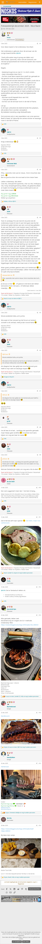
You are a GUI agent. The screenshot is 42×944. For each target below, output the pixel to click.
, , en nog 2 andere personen (17, 877)
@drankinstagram (6, 809)
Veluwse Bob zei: (7, 275)
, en (10, 201)
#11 (40, 517)
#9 (40, 455)
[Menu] (2, 2)
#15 (40, 763)
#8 (40, 427)
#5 (40, 312)
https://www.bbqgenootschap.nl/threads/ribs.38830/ (20, 625)
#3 (40, 169)
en (9, 377)
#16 (40, 825)
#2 (40, 138)
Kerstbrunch (5, 716)
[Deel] (37, 43)
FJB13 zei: (5, 354)
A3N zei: (4, 395)
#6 (40, 350)
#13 (40, 615)
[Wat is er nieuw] (40, 2)
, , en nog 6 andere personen (22, 696)
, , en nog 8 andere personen (18, 573)
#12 (40, 587)
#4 (40, 217)
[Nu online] (5, 610)
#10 (40, 487)
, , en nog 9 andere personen (20, 812)
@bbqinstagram (5, 807)
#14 (40, 712)
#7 (40, 391)
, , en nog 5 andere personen (20, 747)
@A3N (18, 53)
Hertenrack (5, 767)
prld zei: (4, 459)
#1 (40, 43)
